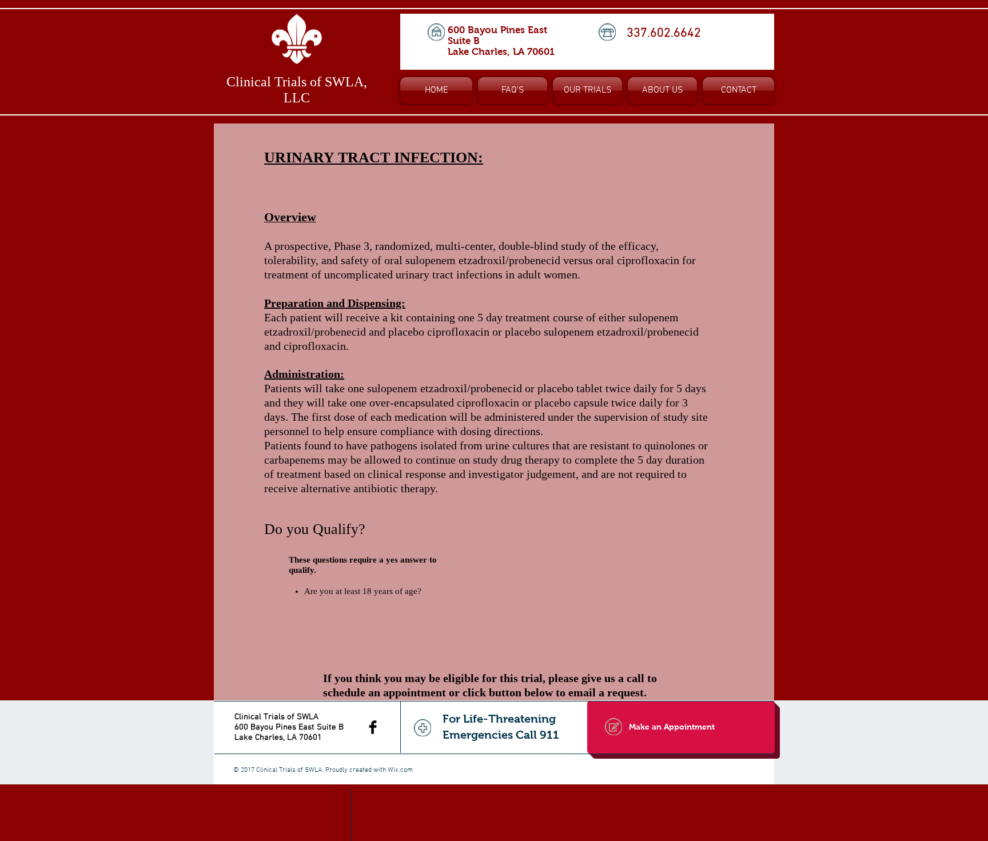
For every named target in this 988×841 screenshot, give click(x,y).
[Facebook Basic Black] (373, 727)
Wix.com (400, 770)
